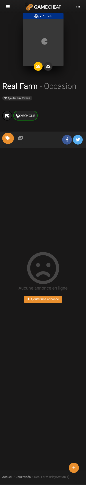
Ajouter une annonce (44, 299)
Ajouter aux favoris (18, 98)
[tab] (8, 138)
